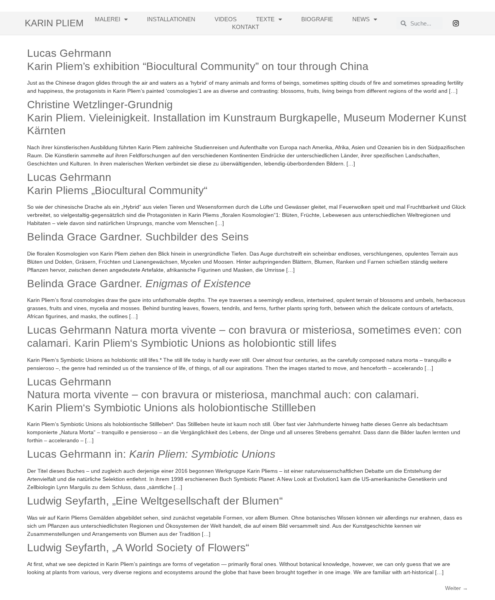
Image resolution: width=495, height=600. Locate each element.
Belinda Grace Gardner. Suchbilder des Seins (138, 237)
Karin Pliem (54, 23)
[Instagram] (455, 23)
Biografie (317, 19)
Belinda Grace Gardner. (139, 284)
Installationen (171, 19)
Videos (226, 19)
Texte (265, 19)
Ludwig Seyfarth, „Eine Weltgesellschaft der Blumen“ (155, 501)
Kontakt (245, 27)
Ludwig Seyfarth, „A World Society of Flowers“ (138, 548)
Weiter (456, 588)
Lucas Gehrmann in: (151, 454)
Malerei (107, 19)
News (361, 19)
